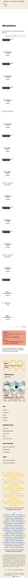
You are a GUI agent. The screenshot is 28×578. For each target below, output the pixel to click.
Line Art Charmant (7, 438)
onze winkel (14, 341)
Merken (4, 415)
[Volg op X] (16, 387)
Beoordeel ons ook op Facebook (14, 551)
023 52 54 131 (16, 337)
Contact (5, 420)
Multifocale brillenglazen (9, 463)
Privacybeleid (6, 449)
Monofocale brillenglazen (9, 460)
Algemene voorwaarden (9, 447)
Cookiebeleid (6, 452)
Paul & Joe (5, 428)
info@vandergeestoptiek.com (12, 397)
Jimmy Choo (6, 433)
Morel (4, 436)
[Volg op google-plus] (13, 387)
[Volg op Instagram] (8, 387)
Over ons (5, 410)
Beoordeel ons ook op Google (14, 509)
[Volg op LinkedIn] (10, 387)
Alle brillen (5, 417)
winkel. (16, 351)
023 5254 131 (7, 377)
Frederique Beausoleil (8, 431)
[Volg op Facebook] (5, 387)
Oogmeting (6, 412)
